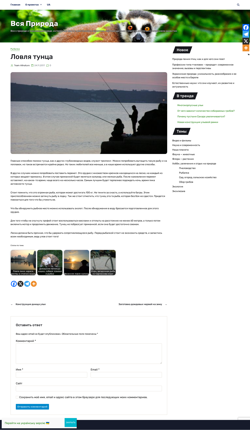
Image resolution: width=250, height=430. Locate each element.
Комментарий (26, 341)
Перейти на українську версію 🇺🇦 (27, 423)
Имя (19, 369)
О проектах (32, 4)
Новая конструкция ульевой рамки (197, 122)
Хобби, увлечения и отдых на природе (194, 163)
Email (95, 369)
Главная (15, 4)
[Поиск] (238, 5)
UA (48, 4)
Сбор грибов (186, 182)
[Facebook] (14, 284)
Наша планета (180, 149)
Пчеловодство (187, 168)
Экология (177, 186)
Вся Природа (34, 23)
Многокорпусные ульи (190, 105)
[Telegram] (27, 284)
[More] (34, 284)
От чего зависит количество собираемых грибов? (206, 110)
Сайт (19, 383)
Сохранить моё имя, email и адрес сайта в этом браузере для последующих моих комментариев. (83, 397)
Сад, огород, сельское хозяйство (197, 177)
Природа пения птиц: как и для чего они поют (198, 59)
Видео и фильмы (181, 140)
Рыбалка (15, 49)
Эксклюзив (178, 191)
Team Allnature (22, 65)
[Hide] (248, 54)
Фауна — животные (183, 154)
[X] (20, 284)
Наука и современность (186, 145)
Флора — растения (183, 159)
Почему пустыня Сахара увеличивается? (201, 116)
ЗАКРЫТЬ (70, 422)
